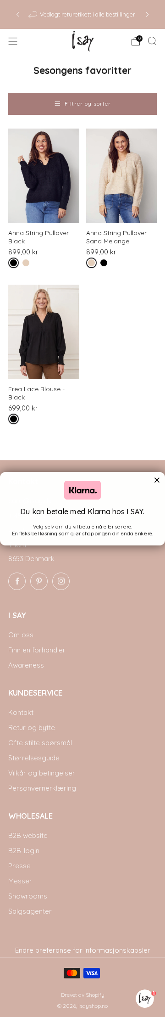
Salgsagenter (30, 911)
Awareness (26, 665)
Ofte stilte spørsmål (40, 742)
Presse (19, 865)
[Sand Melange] (28, 264)
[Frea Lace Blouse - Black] (43, 332)
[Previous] (17, 14)
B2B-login (23, 850)
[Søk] (152, 40)
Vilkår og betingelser (41, 773)
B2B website (28, 835)
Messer (20, 881)
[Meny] (12, 41)
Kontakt (20, 712)
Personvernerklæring (42, 788)
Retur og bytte (31, 727)
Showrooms (27, 896)
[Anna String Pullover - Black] (43, 176)
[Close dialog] (157, 480)
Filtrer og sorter (88, 103)
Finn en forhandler (37, 650)
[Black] (15, 264)
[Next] (147, 14)
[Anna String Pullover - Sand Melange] (121, 176)
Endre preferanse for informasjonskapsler (82, 950)
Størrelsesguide (34, 757)
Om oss (20, 634)
